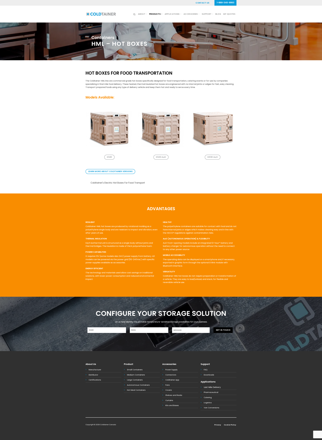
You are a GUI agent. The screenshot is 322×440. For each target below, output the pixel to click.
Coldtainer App (172, 380)
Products (155, 14)
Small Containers (135, 369)
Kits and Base (171, 405)
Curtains (169, 400)
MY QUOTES (229, 14)
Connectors (170, 375)
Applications (172, 14)
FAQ (205, 369)
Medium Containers (136, 375)
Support (206, 14)
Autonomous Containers (138, 385)
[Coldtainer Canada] (101, 14)
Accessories (191, 14)
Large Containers (135, 380)
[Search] (134, 14)
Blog (218, 14)
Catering (208, 397)
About (141, 14)
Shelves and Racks (173, 395)
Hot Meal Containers (136, 390)
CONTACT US (202, 2)
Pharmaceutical (211, 392)
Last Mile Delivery (212, 387)
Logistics (208, 402)
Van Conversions (211, 407)
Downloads (209, 375)
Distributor (93, 375)
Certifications (95, 380)
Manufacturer (95, 369)
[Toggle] (88, 183)
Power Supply (171, 369)
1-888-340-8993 (225, 2)
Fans (167, 385)
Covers (168, 390)
